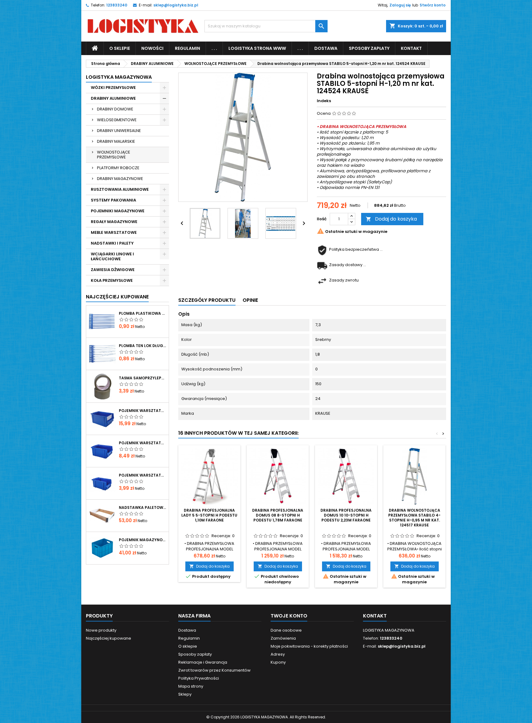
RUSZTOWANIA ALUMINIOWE (120, 189)
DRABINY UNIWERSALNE (119, 131)
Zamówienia (283, 638)
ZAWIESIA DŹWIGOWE (113, 270)
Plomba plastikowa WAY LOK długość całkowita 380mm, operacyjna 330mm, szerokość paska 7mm (142, 313)
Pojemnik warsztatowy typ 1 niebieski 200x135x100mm (142, 443)
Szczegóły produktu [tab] (207, 300)
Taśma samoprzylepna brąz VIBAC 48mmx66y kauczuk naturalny (142, 378)
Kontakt (375, 615)
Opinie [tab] (250, 300)
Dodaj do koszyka (391, 218)
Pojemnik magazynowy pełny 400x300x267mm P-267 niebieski (142, 540)
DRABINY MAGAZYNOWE (120, 179)
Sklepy (184, 694)
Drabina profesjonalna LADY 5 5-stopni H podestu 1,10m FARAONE (209, 515)
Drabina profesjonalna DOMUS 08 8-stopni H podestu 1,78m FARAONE (277, 515)
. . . (214, 48)
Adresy (278, 654)
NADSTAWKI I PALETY (112, 243)
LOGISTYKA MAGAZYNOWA (119, 77)
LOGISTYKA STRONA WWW (257, 48)
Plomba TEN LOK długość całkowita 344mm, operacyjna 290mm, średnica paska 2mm (142, 346)
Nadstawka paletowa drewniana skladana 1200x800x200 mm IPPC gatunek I (142, 507)
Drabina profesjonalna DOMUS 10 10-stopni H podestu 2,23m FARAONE (346, 515)
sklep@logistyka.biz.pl (175, 5)
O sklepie (119, 48)
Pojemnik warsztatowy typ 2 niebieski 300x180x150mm (142, 411)
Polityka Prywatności (198, 678)
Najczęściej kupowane (108, 638)
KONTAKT (411, 48)
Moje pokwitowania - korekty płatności (309, 646)
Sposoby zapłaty (369, 48)
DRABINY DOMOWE (115, 109)
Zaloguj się (400, 5)
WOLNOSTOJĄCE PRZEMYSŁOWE (113, 154)
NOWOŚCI (152, 48)
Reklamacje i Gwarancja (202, 662)
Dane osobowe (286, 630)
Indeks (324, 101)
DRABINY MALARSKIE (116, 141)
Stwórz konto (432, 5)
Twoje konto (289, 615)
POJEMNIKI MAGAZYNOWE (117, 211)
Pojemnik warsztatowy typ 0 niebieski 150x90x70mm (142, 475)
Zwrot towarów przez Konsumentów (214, 670)
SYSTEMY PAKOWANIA (113, 200)
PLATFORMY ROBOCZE (118, 168)
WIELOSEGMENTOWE (117, 120)
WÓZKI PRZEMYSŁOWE (113, 87)
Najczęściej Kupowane (117, 296)
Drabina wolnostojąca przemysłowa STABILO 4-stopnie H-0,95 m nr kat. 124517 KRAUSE (414, 518)
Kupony (278, 662)
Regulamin (187, 48)
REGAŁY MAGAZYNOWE (114, 222)
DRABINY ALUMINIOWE (113, 98)
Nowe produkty (101, 630)
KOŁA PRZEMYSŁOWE (112, 280)
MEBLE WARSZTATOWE (114, 232)
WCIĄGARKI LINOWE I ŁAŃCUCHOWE (112, 256)
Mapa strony (190, 686)
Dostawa (325, 48)
